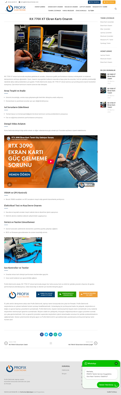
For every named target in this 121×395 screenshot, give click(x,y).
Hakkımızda (65, 370)
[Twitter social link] (46, 334)
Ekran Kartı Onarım (106, 26)
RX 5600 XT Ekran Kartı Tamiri (111, 76)
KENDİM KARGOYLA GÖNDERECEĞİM (68, 294)
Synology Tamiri (105, 43)
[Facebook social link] (42, 334)
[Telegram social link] (60, 334)
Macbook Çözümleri (106, 36)
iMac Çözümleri (105, 29)
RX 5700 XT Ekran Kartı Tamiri (111, 105)
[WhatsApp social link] (55, 334)
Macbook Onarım (105, 59)
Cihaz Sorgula (109, 2)
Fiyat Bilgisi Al (95, 2)
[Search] (116, 9)
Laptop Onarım (105, 55)
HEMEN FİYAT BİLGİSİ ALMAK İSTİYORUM (46, 294)
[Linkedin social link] (51, 334)
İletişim (64, 374)
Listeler (51, 343)
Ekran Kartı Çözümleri (107, 22)
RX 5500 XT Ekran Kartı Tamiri (111, 91)
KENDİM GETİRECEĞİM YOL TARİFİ (89, 294)
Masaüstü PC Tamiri (106, 40)
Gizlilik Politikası (112, 392)
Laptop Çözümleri (106, 33)
